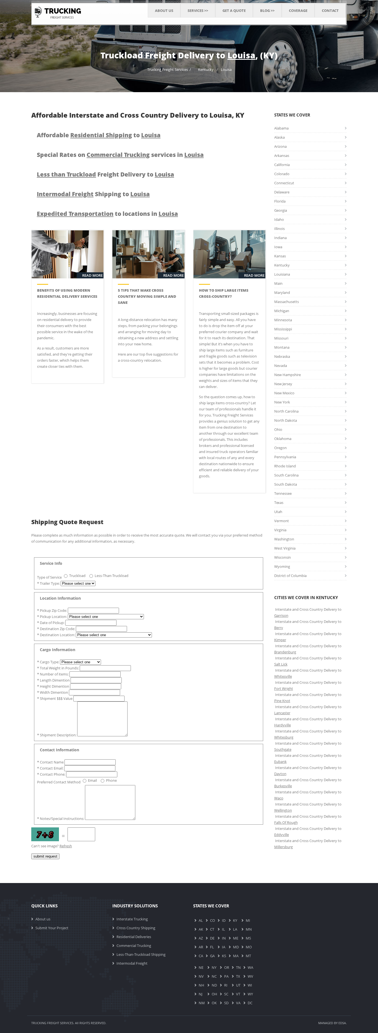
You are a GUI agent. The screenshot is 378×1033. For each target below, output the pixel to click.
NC (214, 976)
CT (212, 929)
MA (236, 955)
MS (248, 938)
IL (223, 929)
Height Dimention (53, 686)
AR (201, 946)
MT (248, 955)
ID (224, 920)
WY (250, 993)
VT (238, 993)
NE (201, 967)
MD (236, 946)
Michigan (281, 310)
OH (214, 993)
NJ (200, 993)
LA (235, 929)
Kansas (280, 255)
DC (250, 1002)
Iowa (278, 246)
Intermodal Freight (131, 963)
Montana (281, 347)
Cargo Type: (48, 661)
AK (201, 929)
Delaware (281, 192)
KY (235, 920)
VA (238, 1002)
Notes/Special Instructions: (61, 818)
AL (201, 920)
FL (212, 946)
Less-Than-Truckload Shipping (140, 954)
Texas (278, 502)
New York (282, 402)
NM (202, 1002)
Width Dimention (53, 692)
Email (92, 780)
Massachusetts (286, 301)
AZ (201, 938)
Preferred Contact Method (59, 782)
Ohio (278, 429)
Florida (280, 201)
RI (225, 985)
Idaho (279, 219)
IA (223, 946)
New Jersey (283, 383)
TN (238, 967)
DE (212, 938)
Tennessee (283, 493)
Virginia (280, 529)
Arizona (280, 146)
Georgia (280, 210)
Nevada (280, 365)
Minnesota (283, 319)
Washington (284, 539)
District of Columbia (290, 575)
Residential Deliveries (133, 936)
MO (249, 946)
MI (248, 920)
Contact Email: (50, 768)
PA (226, 976)
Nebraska (282, 356)
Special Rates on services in (120, 155)
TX (238, 976)
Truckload (77, 575)
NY (214, 967)
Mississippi (283, 329)
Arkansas (281, 155)
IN (224, 938)
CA (201, 955)
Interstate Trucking (132, 919)
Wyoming (282, 566)
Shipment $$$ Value (55, 698)
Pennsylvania (285, 456)
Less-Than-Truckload (111, 575)
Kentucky (206, 69)
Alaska (279, 137)
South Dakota (285, 484)
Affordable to (98, 135)
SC (226, 993)
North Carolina (286, 411)
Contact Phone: (51, 774)
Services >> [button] (198, 10)
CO (212, 920)
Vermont (281, 520)
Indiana (280, 237)
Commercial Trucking (133, 945)
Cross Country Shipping (135, 927)
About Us (164, 10)
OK (214, 1002)
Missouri (281, 338)
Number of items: (53, 674)
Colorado (281, 173)
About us (42, 919)
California (282, 164)
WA (250, 967)
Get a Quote (234, 10)
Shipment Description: (57, 734)
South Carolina (286, 475)
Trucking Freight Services (167, 69)
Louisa (226, 69)
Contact (330, 10)
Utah (278, 511)
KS (224, 955)
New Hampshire (287, 374)
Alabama (281, 128)
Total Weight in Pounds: (58, 668)
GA (212, 955)
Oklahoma (282, 438)
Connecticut (284, 182)
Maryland (282, 292)
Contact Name (50, 762)
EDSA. (342, 1023)
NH (201, 985)
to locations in (107, 214)
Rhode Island (285, 466)
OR (226, 967)
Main (278, 283)
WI (250, 985)
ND (214, 985)
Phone (111, 780)
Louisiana (282, 274)
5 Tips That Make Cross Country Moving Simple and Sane (147, 296)
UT (238, 985)
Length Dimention (54, 680)
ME (235, 938)
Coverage (298, 10)
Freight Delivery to (105, 174)
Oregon (280, 447)
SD (226, 1002)
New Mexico (284, 392)
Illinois (279, 228)
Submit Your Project (51, 927)
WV (250, 976)
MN (249, 929)
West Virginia (285, 548)
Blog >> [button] (267, 10)
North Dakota (285, 420)
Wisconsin (282, 557)
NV (201, 976)
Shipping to (93, 194)
